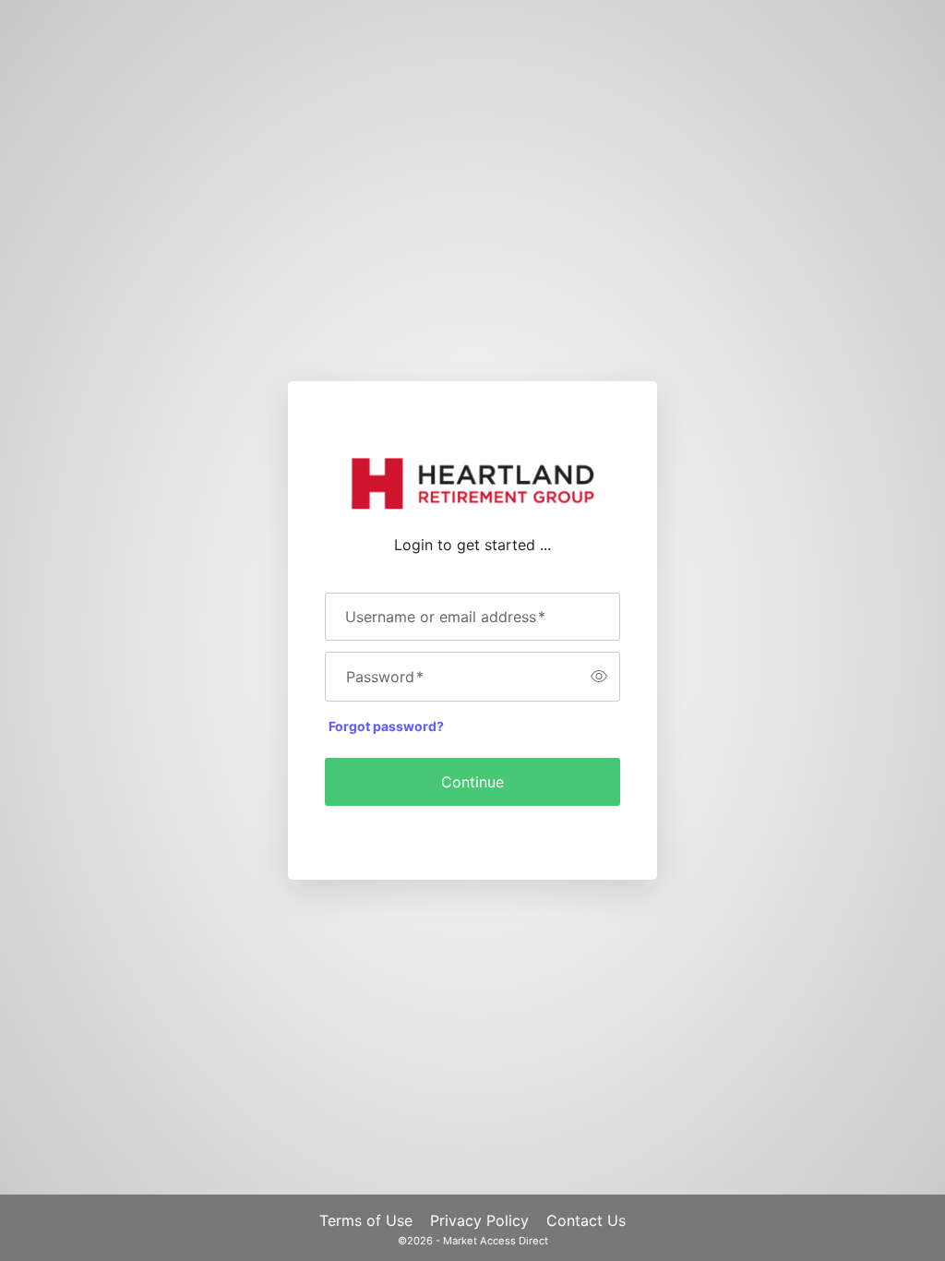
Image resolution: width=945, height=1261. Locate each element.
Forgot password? (386, 726)
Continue (472, 782)
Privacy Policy (479, 1220)
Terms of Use (366, 1220)
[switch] (599, 677)
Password (385, 676)
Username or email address (445, 616)
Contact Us (586, 1220)
